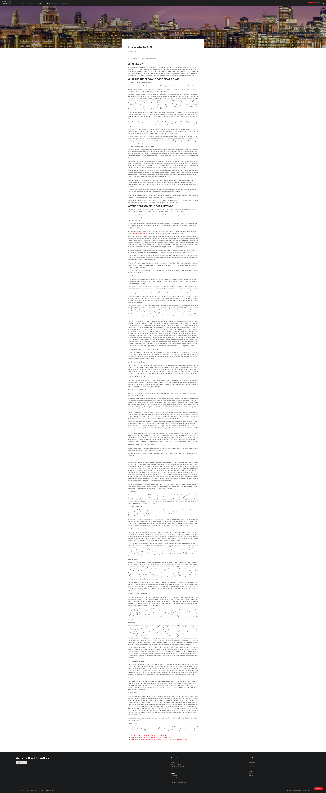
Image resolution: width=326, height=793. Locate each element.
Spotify (250, 778)
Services (173, 762)
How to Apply (251, 762)
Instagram (250, 775)
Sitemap (46, 790)
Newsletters (174, 775)
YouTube (250, 771)
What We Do (31, 3)
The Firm (21, 3)
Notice (32, 790)
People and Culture (176, 764)
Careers (250, 760)
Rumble (250, 780)
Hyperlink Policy (39, 790)
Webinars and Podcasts (177, 780)
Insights (40, 3)
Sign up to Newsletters (52, 3)
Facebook (250, 773)
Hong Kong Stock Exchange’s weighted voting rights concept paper (151, 737)
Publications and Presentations (178, 782)
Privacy (28, 790)
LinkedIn (250, 769)
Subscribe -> (21, 763)
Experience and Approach (177, 766)
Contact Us (63, 3)
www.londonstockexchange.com (141, 233)
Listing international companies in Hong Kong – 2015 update (149, 735)
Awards (173, 769)
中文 (322, 3)
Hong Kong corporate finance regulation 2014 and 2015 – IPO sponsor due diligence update (159, 739)
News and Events (175, 778)
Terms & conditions (21, 790)
